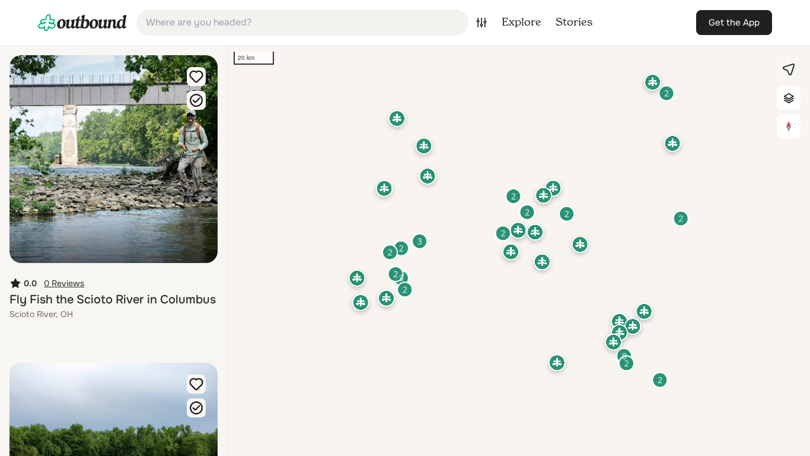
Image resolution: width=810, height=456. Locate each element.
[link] (82, 22)
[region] (519, 251)
